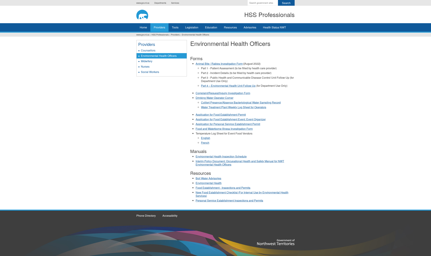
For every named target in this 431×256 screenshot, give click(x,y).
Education (211, 27)
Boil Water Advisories (208, 178)
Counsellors (148, 50)
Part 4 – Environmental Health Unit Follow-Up (228, 86)
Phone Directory (146, 216)
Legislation (191, 27)
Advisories (250, 27)
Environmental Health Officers (159, 56)
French (205, 143)
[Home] (151, 13)
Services (175, 2)
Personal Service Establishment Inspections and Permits (229, 200)
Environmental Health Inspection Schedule (221, 156)
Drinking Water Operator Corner (214, 98)
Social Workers (150, 72)
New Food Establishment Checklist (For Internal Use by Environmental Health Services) (242, 194)
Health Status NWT (274, 27)
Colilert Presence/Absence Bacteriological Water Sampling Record (241, 102)
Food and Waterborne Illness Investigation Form (224, 129)
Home (143, 27)
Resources (230, 27)
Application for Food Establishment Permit (221, 114)
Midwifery (146, 61)
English (205, 138)
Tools (175, 27)
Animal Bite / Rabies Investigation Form (219, 64)
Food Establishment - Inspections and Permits (223, 188)
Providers (159, 27)
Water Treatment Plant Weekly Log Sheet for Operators (233, 107)
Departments (160, 2)
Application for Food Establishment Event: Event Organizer (231, 119)
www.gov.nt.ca (142, 2)
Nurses (145, 66)
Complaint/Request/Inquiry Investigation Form (223, 93)
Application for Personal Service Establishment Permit (228, 124)
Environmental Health (209, 183)
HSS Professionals (160, 34)
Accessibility (169, 216)
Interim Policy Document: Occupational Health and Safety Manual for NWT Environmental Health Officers (240, 162)
